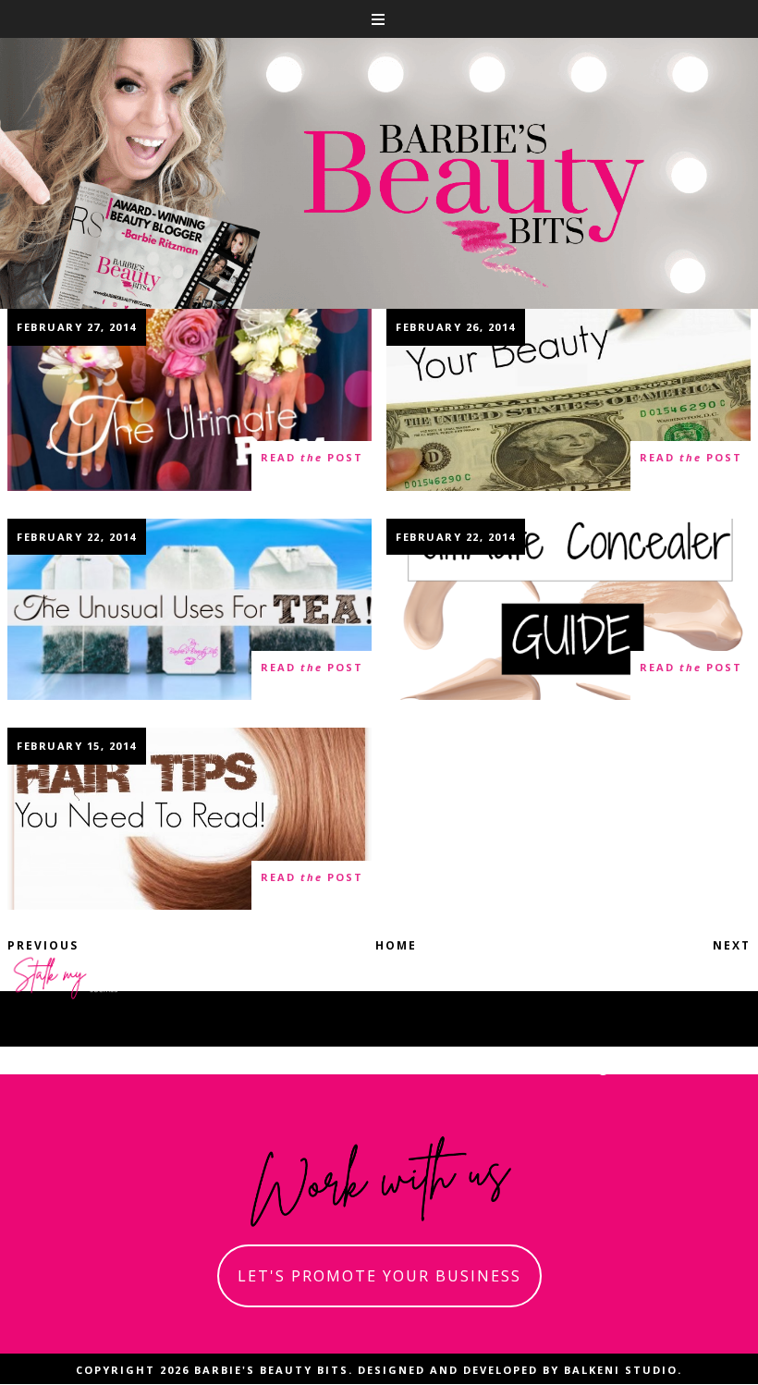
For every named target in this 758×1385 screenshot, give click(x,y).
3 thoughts (66, 675)
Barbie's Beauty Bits (271, 1370)
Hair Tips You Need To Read (189, 818)
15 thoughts (449, 466)
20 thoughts (70, 466)
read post (312, 457)
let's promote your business (379, 1276)
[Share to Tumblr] (331, 326)
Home (396, 945)
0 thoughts (445, 675)
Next (732, 945)
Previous (43, 945)
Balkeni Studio (621, 1370)
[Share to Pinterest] (353, 326)
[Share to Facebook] (282, 326)
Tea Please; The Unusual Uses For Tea (190, 609)
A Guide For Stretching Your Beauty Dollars (568, 399)
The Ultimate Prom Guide (190, 399)
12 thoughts (70, 885)
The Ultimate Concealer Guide (568, 608)
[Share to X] (307, 326)
